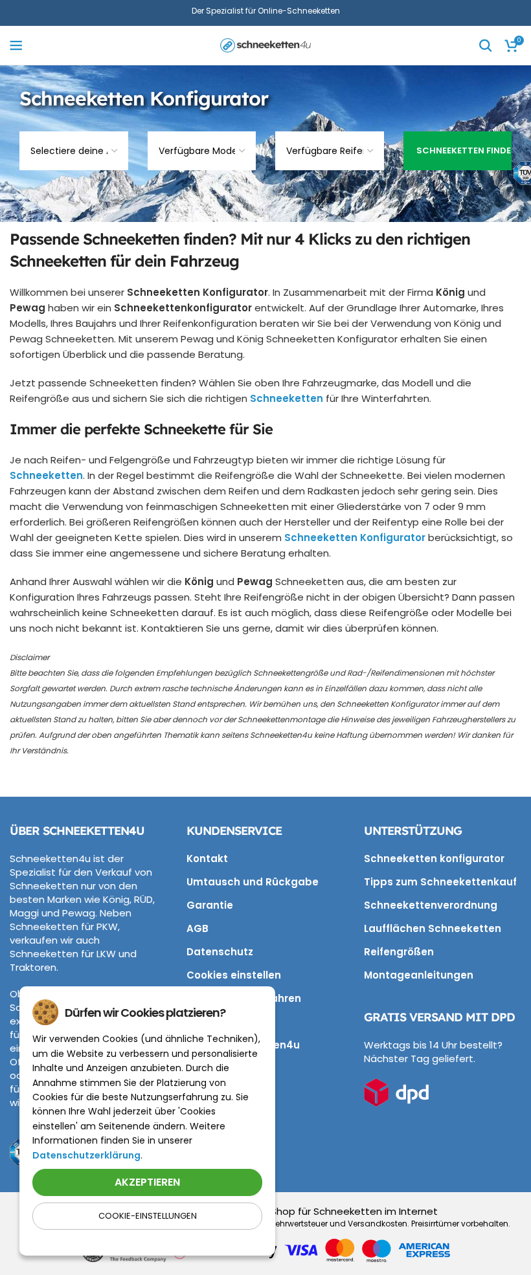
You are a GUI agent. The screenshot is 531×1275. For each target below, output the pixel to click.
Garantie (209, 905)
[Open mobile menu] (16, 45)
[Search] (486, 45)
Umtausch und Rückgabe (252, 882)
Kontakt (207, 858)
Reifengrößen (399, 952)
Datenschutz (219, 952)
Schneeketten (286, 398)
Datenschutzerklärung (86, 1155)
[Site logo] (265, 44)
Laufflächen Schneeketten (432, 928)
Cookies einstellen (233, 975)
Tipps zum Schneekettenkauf (440, 882)
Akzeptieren (147, 1182)
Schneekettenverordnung (430, 905)
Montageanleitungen (418, 975)
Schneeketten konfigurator (434, 858)
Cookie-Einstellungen (147, 1216)
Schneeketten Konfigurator (354, 537)
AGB (197, 928)
